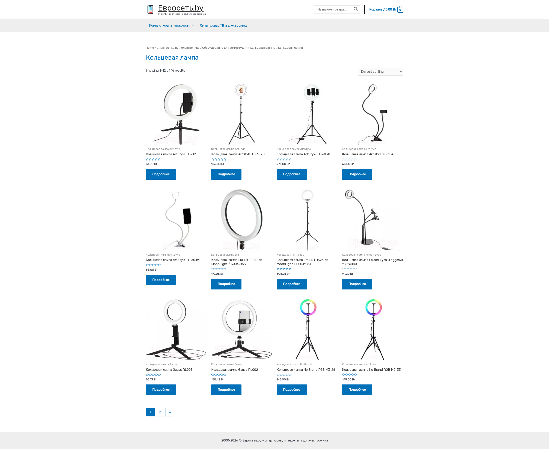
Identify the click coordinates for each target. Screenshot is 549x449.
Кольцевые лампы (262, 47)
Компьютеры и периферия (169, 25)
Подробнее (161, 174)
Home (150, 47)
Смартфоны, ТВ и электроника (223, 25)
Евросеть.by (181, 7)
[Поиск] (356, 9)
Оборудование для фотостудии (224, 47)
